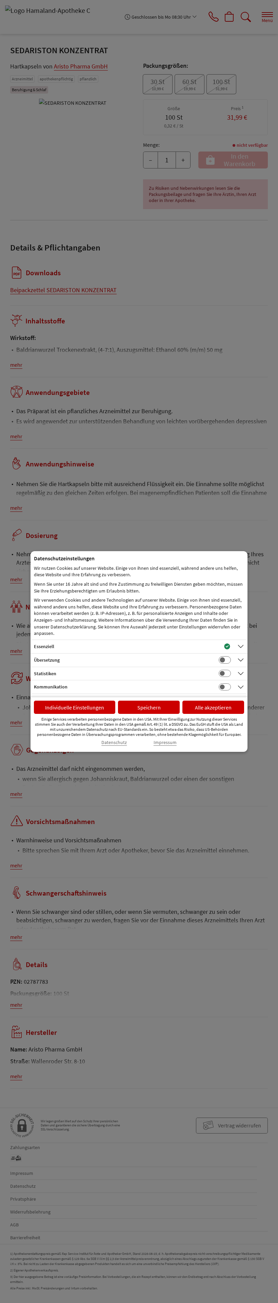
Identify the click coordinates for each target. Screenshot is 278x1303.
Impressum (165, 742)
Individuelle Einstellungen (74, 707)
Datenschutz (114, 742)
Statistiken (45, 673)
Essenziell (44, 646)
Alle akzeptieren (213, 707)
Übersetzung (47, 660)
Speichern (149, 707)
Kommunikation (50, 687)
